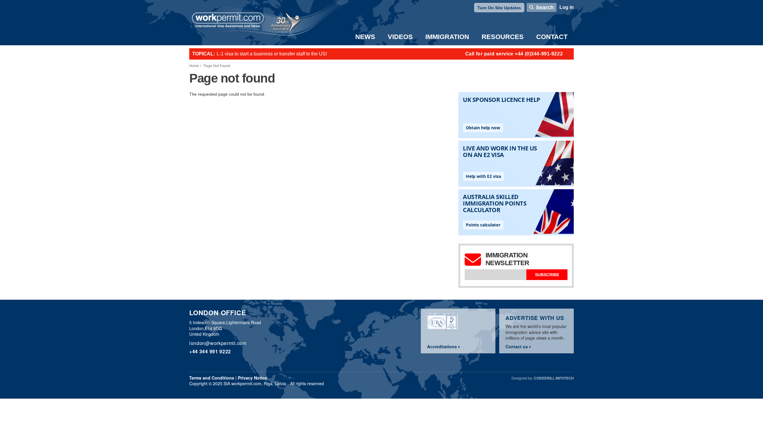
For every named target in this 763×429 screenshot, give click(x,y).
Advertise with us (534, 318)
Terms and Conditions (211, 378)
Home (194, 66)
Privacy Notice (252, 378)
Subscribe (547, 274)
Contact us (516, 346)
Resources (503, 37)
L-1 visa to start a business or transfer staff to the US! (272, 53)
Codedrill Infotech (554, 378)
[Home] (228, 20)
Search (545, 7)
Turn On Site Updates (499, 7)
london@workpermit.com (217, 343)
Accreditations (442, 346)
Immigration (447, 37)
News (365, 37)
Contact (551, 37)
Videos (400, 37)
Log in (566, 7)
